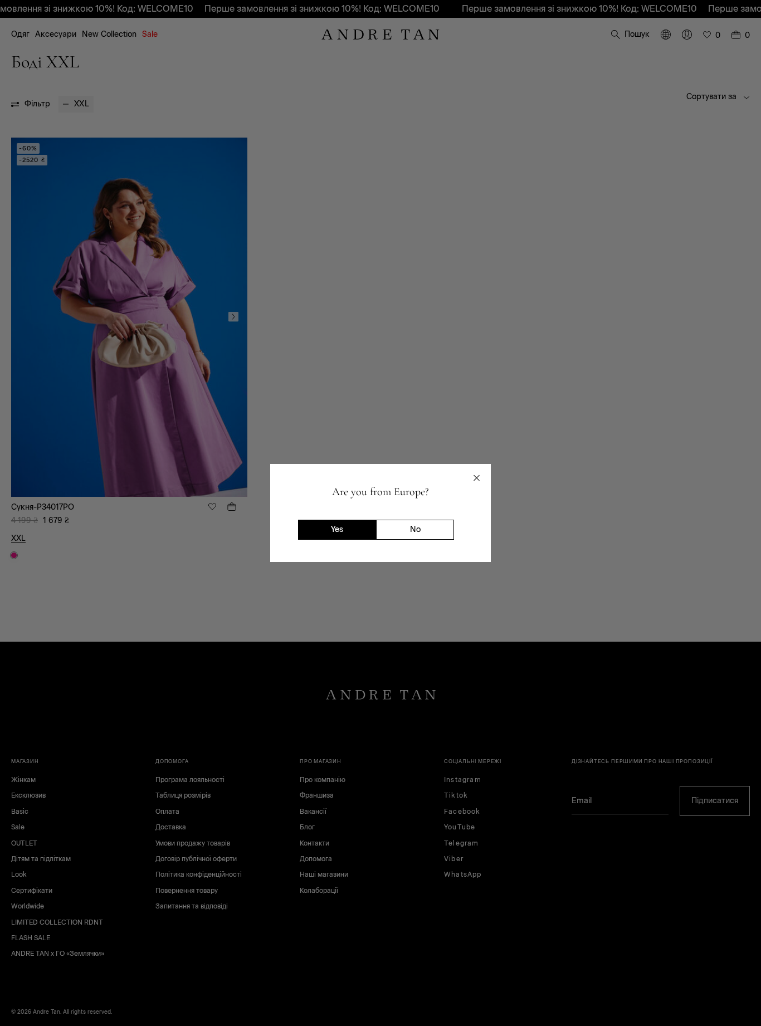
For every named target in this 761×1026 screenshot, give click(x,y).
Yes (337, 529)
